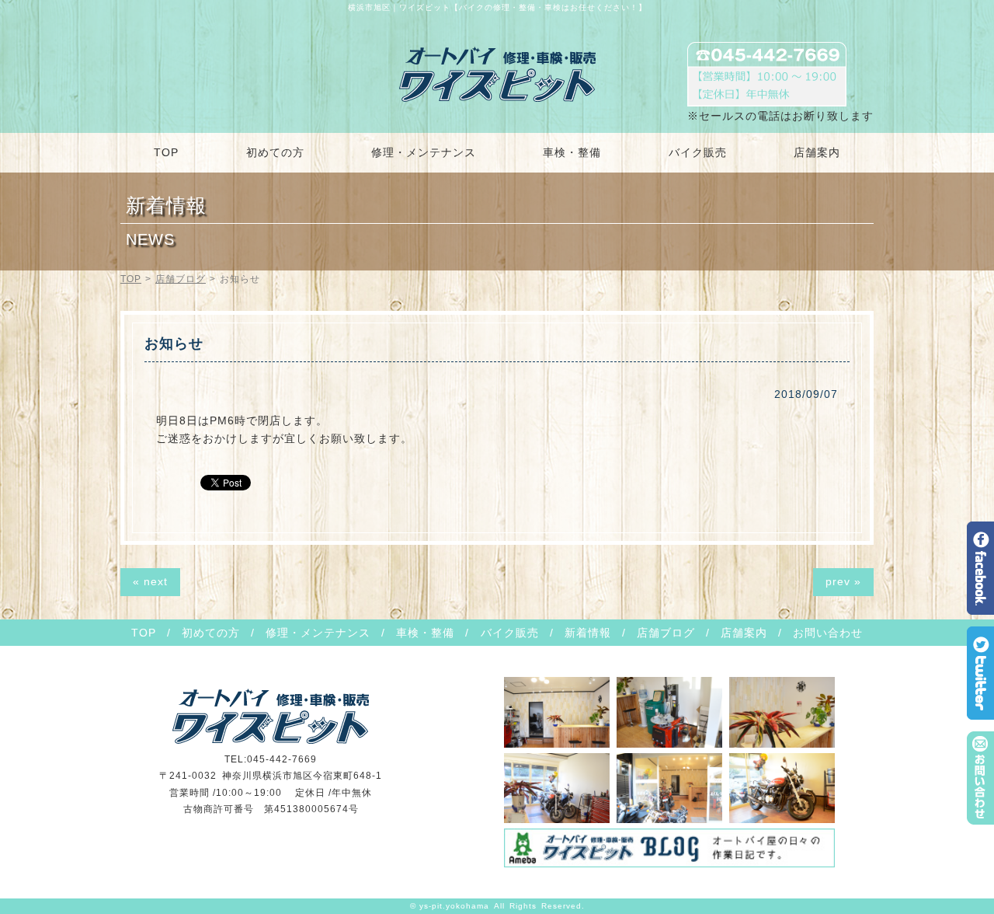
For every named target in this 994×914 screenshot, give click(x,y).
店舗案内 (817, 152)
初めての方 (275, 152)
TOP (166, 152)
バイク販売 (698, 152)
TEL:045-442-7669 (270, 759)
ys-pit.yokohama (454, 906)
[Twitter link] (980, 714)
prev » (843, 581)
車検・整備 (572, 152)
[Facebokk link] (980, 609)
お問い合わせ (828, 632)
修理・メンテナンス (423, 152)
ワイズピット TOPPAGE (497, 74)
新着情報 (588, 632)
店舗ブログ (180, 279)
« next (150, 581)
